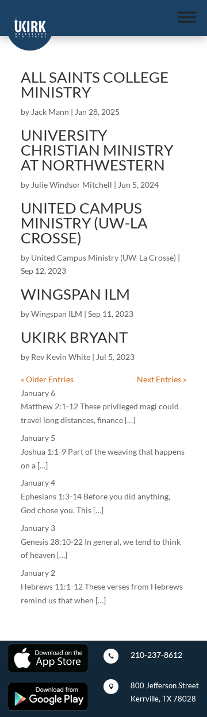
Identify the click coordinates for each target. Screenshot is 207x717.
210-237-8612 (156, 655)
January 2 (38, 573)
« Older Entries (47, 379)
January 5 (38, 438)
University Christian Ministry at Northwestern (97, 150)
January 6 (38, 393)
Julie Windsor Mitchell (71, 184)
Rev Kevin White (60, 357)
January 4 (38, 482)
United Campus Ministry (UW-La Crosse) (84, 223)
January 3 (38, 528)
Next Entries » (161, 379)
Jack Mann (50, 112)
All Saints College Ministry (94, 84)
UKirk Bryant (74, 337)
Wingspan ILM (75, 294)
